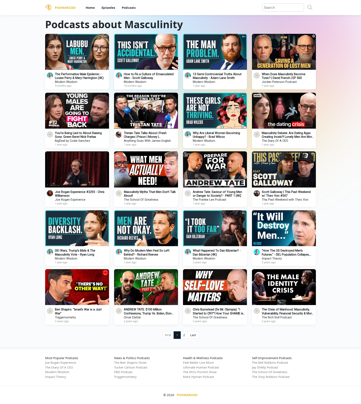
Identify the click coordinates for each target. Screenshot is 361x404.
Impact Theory (272, 258)
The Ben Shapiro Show (130, 362)
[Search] (310, 7)
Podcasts (129, 7)
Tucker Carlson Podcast (130, 367)
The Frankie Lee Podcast (209, 199)
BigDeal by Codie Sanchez (72, 141)
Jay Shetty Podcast (265, 367)
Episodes (108, 7)
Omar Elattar (132, 317)
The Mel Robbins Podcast (270, 362)
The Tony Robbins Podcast (271, 377)
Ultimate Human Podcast (201, 367)
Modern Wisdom (66, 82)
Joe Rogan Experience (70, 199)
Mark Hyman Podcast (198, 377)
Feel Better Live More (198, 362)
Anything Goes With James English (147, 141)
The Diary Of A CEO (275, 141)
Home (90, 7)
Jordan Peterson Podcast (279, 82)
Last (193, 335)
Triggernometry (65, 317)
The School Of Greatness (141, 199)
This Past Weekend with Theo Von (285, 199)
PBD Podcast (123, 372)
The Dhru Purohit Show (200, 372)
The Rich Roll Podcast (277, 317)
